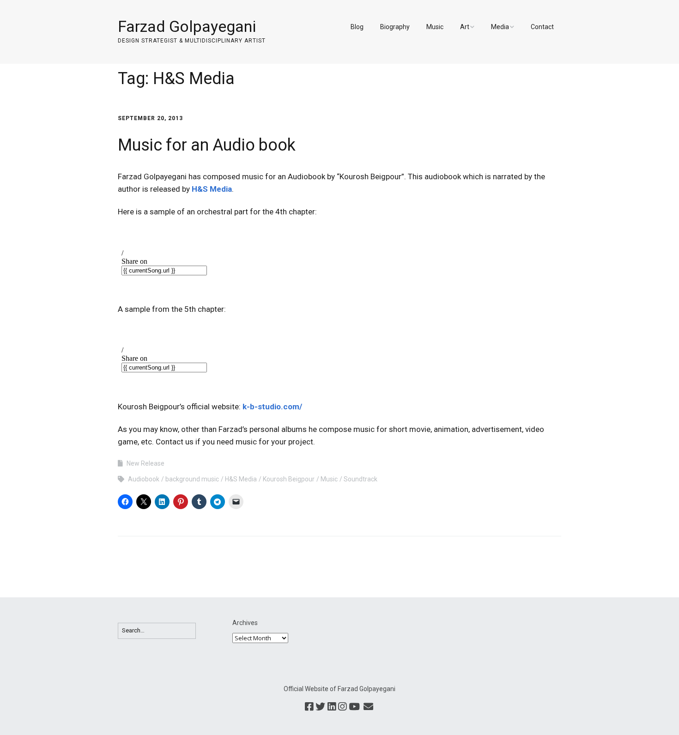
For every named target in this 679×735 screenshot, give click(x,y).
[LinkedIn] (331, 707)
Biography (395, 26)
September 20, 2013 (150, 118)
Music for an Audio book (207, 145)
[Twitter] (320, 707)
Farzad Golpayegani (187, 26)
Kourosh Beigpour (289, 479)
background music (192, 479)
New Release (145, 463)
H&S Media (212, 189)
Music (434, 26)
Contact (542, 26)
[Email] (368, 707)
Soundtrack (360, 479)
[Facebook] (309, 707)
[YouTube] (354, 707)
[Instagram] (342, 707)
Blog (357, 26)
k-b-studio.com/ (272, 406)
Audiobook (143, 479)
